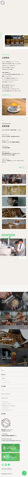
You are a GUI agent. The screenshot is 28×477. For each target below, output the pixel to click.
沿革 (3, 390)
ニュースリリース (5, 382)
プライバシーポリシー (6, 468)
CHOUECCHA (5, 401)
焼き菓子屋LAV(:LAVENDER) (8, 405)
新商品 (3, 378)
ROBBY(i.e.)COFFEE (6, 403)
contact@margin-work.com (13, 440)
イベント (4, 380)
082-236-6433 (8, 439)
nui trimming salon (7, 409)
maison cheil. (5, 407)
